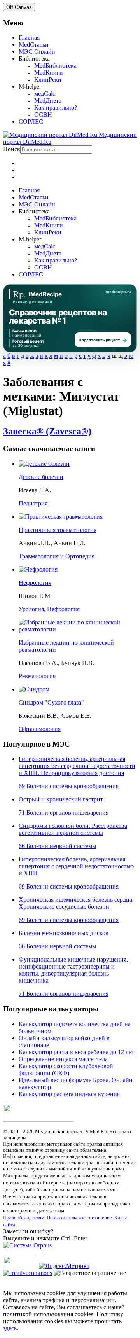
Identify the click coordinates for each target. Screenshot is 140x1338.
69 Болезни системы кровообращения (69, 786)
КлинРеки (47, 79)
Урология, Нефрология (49, 609)
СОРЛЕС (31, 121)
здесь (10, 1328)
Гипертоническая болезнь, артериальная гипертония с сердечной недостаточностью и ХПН (76, 866)
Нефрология (35, 582)
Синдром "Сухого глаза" (51, 702)
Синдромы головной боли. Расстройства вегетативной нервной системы (73, 829)
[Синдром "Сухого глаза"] (34, 689)
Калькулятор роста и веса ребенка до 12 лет (76, 1052)
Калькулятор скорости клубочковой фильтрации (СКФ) (66, 1069)
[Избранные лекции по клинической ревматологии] (78, 629)
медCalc (44, 93)
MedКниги (48, 72)
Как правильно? (55, 107)
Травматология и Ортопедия (56, 556)
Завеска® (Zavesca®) (47, 431)
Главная (29, 37)
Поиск (11, 149)
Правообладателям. (25, 1218)
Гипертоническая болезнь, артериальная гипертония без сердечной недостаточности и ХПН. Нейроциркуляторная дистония (77, 766)
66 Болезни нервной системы (57, 846)
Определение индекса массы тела (63, 1059)
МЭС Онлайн (37, 51)
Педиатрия (33, 503)
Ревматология (37, 676)
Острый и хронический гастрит (61, 799)
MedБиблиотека (55, 65)
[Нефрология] (38, 569)
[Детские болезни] (44, 463)
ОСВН (43, 114)
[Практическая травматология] (61, 516)
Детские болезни (41, 477)
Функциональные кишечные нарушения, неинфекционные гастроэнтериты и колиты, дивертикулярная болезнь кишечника (73, 970)
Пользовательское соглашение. (80, 1218)
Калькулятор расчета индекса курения (69, 1094)
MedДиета (47, 100)
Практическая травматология (57, 529)
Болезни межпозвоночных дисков (63, 933)
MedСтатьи (34, 44)
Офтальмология (40, 729)
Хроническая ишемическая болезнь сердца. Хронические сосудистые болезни (76, 903)
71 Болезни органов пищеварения (63, 812)
